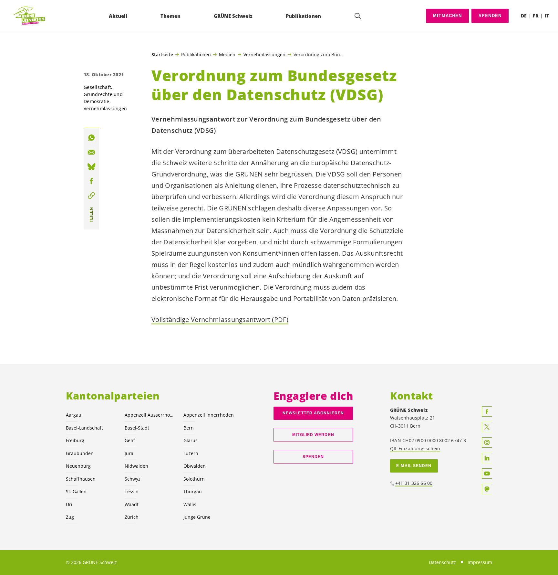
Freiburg (75, 440)
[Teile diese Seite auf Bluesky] (91, 166)
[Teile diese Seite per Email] (91, 152)
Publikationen (196, 54)
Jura (129, 453)
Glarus (190, 440)
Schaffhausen (81, 479)
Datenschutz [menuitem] (442, 562)
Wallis (189, 504)
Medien (227, 54)
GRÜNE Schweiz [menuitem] (233, 16)
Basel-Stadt (137, 428)
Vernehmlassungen (264, 54)
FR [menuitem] (535, 16)
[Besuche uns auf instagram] (487, 442)
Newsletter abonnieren (313, 413)
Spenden (490, 15)
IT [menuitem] (547, 16)
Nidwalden (136, 466)
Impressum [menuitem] (480, 562)
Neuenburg (78, 466)
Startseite (162, 54)
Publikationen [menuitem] (303, 16)
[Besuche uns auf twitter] (487, 427)
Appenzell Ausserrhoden (150, 415)
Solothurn (194, 479)
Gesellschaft (97, 87)
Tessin (132, 491)
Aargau (73, 415)
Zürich (132, 517)
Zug (70, 517)
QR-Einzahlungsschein (415, 448)
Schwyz (132, 479)
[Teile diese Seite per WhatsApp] (91, 137)
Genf (130, 440)
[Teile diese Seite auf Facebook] (91, 181)
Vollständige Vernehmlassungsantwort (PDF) (219, 319)
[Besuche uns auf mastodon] (487, 489)
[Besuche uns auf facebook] (487, 411)
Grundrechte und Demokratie (103, 97)
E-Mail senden (413, 465)
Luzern (190, 453)
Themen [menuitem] (170, 16)
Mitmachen (447, 15)
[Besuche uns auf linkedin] (487, 458)
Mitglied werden (313, 434)
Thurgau (192, 491)
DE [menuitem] (524, 16)
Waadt (132, 504)
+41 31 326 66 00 (414, 483)
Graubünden (80, 453)
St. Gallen (76, 491)
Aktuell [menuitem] (118, 16)
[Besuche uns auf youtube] (487, 473)
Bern (188, 428)
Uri (69, 504)
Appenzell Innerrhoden (208, 415)
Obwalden (194, 466)
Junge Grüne (197, 517)
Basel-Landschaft (84, 428)
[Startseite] (29, 16)
